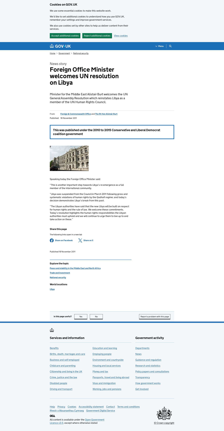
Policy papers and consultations (152, 371)
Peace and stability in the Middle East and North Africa (75, 268)
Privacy (61, 406)
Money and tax (100, 371)
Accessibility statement (91, 406)
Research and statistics (147, 365)
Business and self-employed (64, 359)
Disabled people (58, 383)
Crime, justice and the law (63, 377)
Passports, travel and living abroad (111, 377)
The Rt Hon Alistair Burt (106, 114)
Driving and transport (61, 389)
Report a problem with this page (155, 316)
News (138, 353)
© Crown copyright (164, 422)
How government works (147, 383)
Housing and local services (107, 365)
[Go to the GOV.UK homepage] (60, 46)
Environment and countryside (108, 359)
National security (80, 53)
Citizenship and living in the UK (66, 371)
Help (52, 406)
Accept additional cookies (65, 35)
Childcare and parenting (62, 365)
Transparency (142, 377)
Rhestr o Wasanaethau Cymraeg (67, 410)
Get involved (142, 389)
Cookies (72, 406)
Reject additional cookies (97, 35)
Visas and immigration (104, 383)
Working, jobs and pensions (107, 389)
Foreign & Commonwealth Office (75, 114)
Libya (52, 289)
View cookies (121, 35)
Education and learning (105, 348)
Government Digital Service (100, 410)
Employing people (102, 353)
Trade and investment (60, 273)
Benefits (54, 348)
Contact (110, 406)
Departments (142, 348)
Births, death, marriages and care (67, 353)
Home (52, 53)
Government (64, 53)
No (99, 316)
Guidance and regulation (148, 359)
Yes (83, 316)
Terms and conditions (128, 406)
